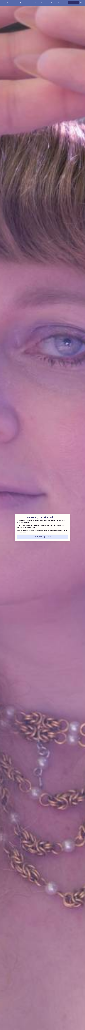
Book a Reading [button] (74, 2)
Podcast (37, 3)
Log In (20, 3)
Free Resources (45, 3)
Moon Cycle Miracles (57, 3)
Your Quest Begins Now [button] (42, 537)
